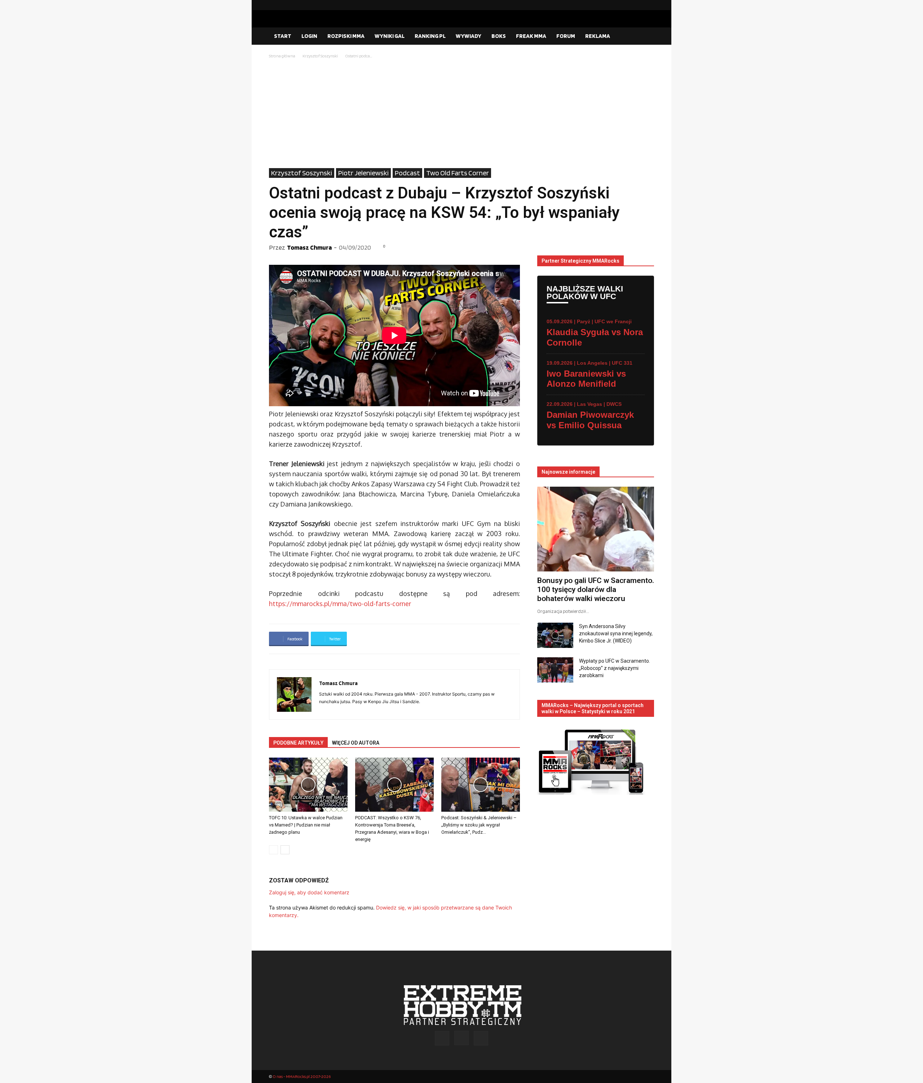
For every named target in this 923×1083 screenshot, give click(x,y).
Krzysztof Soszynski (320, 55)
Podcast (407, 172)
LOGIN (309, 35)
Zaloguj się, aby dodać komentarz (309, 892)
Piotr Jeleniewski (363, 172)
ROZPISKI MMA (346, 35)
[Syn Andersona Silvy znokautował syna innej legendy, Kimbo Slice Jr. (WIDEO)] (555, 635)
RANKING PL (430, 35)
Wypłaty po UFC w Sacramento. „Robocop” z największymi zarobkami (614, 668)
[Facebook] (625, 5)
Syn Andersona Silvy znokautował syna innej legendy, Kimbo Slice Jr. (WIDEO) (616, 633)
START (282, 35)
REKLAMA (597, 35)
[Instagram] (637, 5)
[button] (645, 36)
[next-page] (285, 849)
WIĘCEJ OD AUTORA (355, 743)
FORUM (565, 35)
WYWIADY (468, 35)
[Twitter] (648, 5)
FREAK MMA (531, 35)
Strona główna (282, 55)
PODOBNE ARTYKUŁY (298, 743)
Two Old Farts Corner (457, 172)
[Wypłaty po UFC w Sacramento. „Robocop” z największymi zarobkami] (555, 670)
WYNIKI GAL (390, 35)
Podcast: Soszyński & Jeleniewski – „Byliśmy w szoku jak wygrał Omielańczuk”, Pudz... (479, 825)
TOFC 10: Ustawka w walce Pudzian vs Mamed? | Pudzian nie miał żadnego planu (306, 825)
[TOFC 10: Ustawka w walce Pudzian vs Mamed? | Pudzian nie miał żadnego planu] (308, 785)
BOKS (498, 35)
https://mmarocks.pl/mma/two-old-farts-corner (340, 604)
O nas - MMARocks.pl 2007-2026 (302, 1076)
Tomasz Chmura (309, 247)
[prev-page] (273, 849)
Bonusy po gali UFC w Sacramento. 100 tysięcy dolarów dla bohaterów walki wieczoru (595, 589)
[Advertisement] (461, 114)
